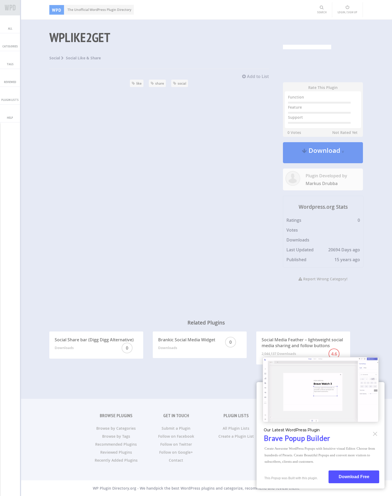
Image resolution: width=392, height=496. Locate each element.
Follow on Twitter (176, 444)
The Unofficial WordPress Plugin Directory (91, 10)
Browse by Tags (116, 436)
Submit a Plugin (176, 428)
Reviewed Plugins (116, 452)
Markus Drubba (322, 183)
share (159, 83)
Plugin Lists (10, 100)
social (182, 83)
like (139, 83)
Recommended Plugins (116, 444)
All (10, 28)
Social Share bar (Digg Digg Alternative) (94, 344)
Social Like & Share (83, 57)
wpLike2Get (79, 37)
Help (10, 118)
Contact (176, 460)
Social (55, 57)
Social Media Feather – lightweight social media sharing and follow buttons (302, 347)
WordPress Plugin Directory (10, 7)
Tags (10, 64)
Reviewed (10, 82)
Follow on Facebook (176, 436)
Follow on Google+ (176, 452)
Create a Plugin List (236, 436)
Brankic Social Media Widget (195, 343)
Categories (10, 46)
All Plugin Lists (236, 428)
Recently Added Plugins (116, 460)
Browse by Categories (116, 428)
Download (325, 152)
